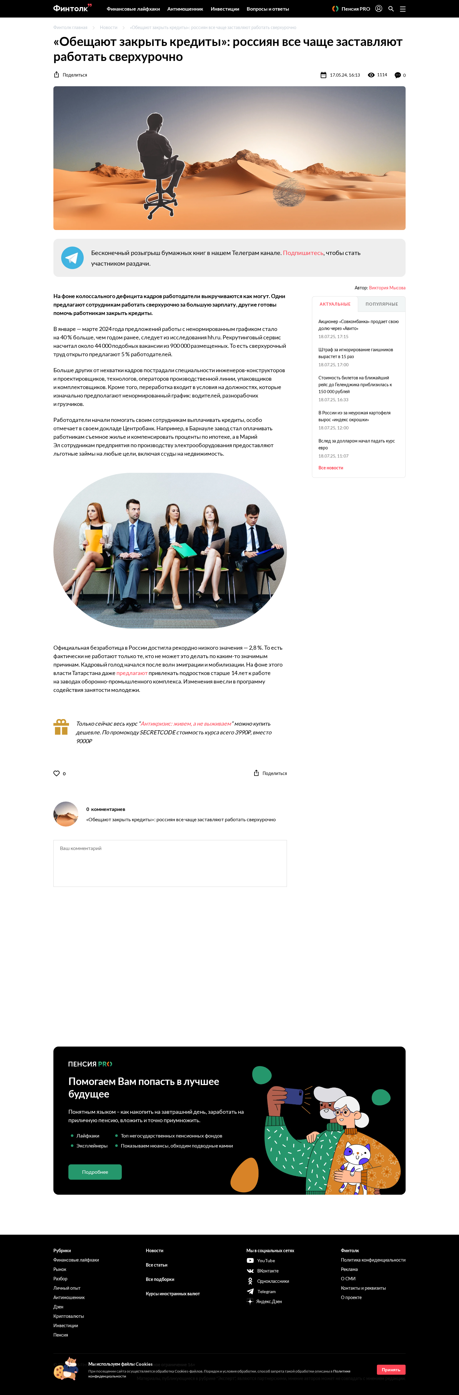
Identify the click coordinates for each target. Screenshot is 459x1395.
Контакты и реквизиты (363, 1288)
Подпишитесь (303, 252)
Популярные (382, 304)
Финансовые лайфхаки (133, 9)
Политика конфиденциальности (373, 1259)
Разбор (60, 1278)
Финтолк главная (70, 27)
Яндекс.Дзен (269, 1301)
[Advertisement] (229, 972)
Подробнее (95, 1172)
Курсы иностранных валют (173, 1293)
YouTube (266, 1260)
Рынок (59, 1269)
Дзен (58, 1306)
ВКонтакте (268, 1270)
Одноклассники (273, 1281)
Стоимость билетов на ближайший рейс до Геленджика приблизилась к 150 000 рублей (355, 384)
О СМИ (348, 1278)
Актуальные (335, 304)
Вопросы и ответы (268, 9)
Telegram (266, 1291)
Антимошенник (185, 9)
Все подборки (160, 1279)
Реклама (349, 1269)
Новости (108, 27)
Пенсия (60, 1335)
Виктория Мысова (387, 287)
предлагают (132, 672)
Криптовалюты (68, 1316)
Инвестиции (225, 9)
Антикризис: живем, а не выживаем (186, 723)
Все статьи (156, 1265)
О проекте (351, 1297)
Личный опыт (67, 1288)
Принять (391, 1369)
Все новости (330, 467)
